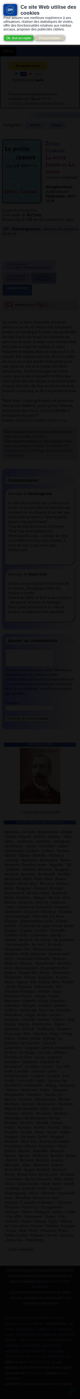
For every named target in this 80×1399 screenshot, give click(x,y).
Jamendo (12, 1346)
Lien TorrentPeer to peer (16, 278)
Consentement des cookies (27, 1318)
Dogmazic (66, 1335)
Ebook (11, 1340)
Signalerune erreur (43, 278)
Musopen (12, 1351)
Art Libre (38, 436)
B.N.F (19, 1335)
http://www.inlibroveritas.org (41, 420)
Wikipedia (56, 1351)
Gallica (38, 1340)
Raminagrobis (25, 210)
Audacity (43, 1329)
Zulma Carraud (55, 147)
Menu (8, 51)
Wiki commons (33, 1351)
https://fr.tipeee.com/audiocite (39, 103)
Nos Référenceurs (56, 1357)
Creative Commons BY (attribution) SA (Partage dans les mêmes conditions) (38, 451)
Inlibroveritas (59, 1340)
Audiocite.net (56, 191)
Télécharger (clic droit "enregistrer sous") (29, 266)
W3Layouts (35, 1373)
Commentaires (17, 288)
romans (56, 125)
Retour (35, 125)
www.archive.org (41, 1362)
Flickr (24, 1340)
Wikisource (14, 1357)
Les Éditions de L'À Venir (41, 1346)
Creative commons (40, 1335)
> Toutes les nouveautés (40, 812)
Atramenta (25, 1329)
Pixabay (32, 1357)
